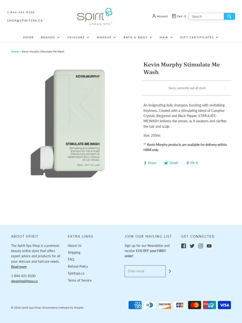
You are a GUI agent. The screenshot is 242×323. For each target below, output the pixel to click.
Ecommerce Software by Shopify (63, 307)
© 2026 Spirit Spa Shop (26, 307)
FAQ (71, 259)
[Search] (229, 16)
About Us (75, 246)
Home (28, 37)
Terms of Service (80, 280)
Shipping (74, 252)
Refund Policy (78, 266)
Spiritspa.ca (76, 273)
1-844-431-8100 (21, 12)
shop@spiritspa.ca (25, 20)
